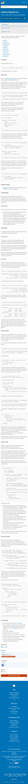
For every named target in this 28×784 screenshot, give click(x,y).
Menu (24, 2)
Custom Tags (5, 52)
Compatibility (6, 45)
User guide (13, 696)
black (12, 631)
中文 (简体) (19, 774)
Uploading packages (13, 694)
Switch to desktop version (14, 767)
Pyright (16, 628)
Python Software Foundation (17, 757)
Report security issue (14, 736)
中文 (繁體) (24, 774)
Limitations (5, 47)
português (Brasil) (23, 773)
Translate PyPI (13, 724)
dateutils (16, 218)
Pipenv (20, 623)
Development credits (13, 727)
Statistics (14, 710)
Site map (14, 760)
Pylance (15, 626)
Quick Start (5, 42)
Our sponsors (14, 713)
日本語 (17, 773)
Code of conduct (13, 738)
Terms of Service (13, 734)
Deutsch (14, 774)
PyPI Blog (13, 706)
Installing (5, 40)
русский (9, 776)
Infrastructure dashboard (13, 708)
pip (11, 63)
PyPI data (3, 652)
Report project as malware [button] (14, 675)
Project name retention (13, 697)
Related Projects (6, 44)
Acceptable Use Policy (13, 741)
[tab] (14, 24)
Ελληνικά (10, 774)
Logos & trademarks (14, 711)
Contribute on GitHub (13, 722)
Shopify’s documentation (11, 78)
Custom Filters (6, 50)
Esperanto (17, 776)
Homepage (5, 647)
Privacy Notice (13, 739)
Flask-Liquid (5, 187)
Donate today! (14, 754)
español (10, 773)
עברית (13, 776)
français (13, 773)
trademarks (7, 757)
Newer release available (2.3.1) (8, 656)
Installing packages (14, 692)
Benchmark (5, 49)
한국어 (21, 776)
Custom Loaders (6, 54)
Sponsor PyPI (14, 725)
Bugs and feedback (14, 720)
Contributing (5, 56)
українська (6, 774)
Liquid (17, 36)
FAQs (14, 699)
